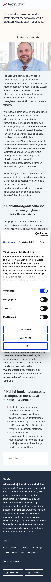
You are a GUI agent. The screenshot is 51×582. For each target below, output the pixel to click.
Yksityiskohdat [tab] (26, 242)
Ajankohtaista (9, 33)
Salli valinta (25, 338)
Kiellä (25, 346)
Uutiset (34, 33)
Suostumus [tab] (9, 242)
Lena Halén (13, 458)
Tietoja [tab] (43, 242)
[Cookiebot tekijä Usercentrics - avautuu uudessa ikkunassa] (36, 234)
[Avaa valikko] (46, 4)
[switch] (44, 299)
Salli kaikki (25, 329)
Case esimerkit (23, 33)
